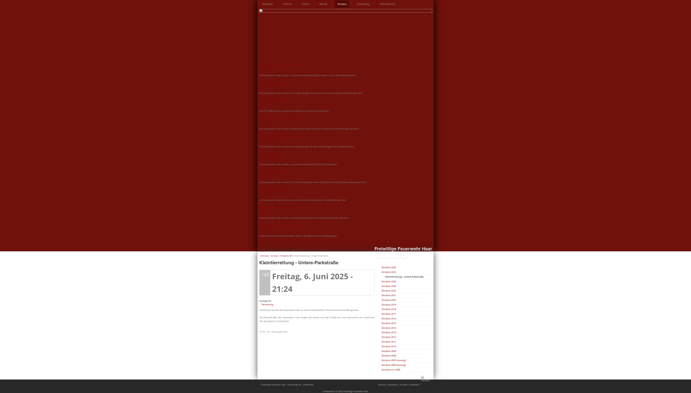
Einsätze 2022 (389, 290)
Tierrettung (267, 304)
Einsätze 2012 (389, 337)
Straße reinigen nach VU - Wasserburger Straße (284, 139)
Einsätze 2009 (389, 351)
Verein (305, 4)
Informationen (387, 4)
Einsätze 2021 (389, 295)
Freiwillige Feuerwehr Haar (403, 248)
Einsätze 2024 (389, 281)
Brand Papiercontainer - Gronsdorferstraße (282, 121)
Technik (287, 4)
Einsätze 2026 (389, 267)
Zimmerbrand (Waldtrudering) (276, 175)
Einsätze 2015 (389, 323)
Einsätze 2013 (389, 332)
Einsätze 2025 (286, 255)
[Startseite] (426, 380)
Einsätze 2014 (389, 327)
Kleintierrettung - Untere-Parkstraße (404, 276)
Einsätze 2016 (389, 318)
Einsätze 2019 (389, 304)
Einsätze (342, 4)
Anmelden (414, 384)
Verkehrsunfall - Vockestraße (275, 193)
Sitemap (382, 384)
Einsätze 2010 (389, 346)
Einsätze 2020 (389, 300)
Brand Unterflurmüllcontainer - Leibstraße (282, 68)
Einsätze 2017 (389, 313)
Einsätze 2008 (389, 355)
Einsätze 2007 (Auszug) (394, 360)
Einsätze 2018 (389, 309)
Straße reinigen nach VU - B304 (276, 86)
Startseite (267, 4)
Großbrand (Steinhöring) (273, 104)
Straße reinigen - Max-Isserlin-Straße (279, 228)
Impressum (393, 384)
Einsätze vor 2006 (391, 369)
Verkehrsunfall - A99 (270, 157)
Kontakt (404, 384)
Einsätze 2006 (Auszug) (394, 365)
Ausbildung (363, 4)
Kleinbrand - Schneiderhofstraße (277, 210)
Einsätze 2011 (389, 341)
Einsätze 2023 (389, 286)
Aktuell (323, 4)
